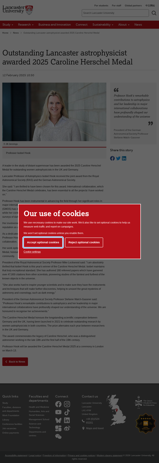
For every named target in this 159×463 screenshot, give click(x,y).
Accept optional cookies (43, 242)
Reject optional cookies (84, 242)
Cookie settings (32, 251)
